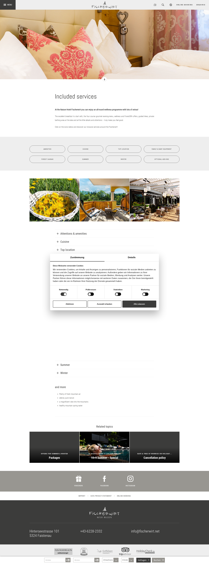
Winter (123, 159)
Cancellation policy (154, 415)
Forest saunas (47, 159)
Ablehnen (70, 304)
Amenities (47, 149)
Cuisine (85, 149)
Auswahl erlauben (104, 304)
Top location (123, 149)
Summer (85, 159)
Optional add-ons (161, 159)
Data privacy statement (101, 464)
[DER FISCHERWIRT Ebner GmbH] (104, 4)
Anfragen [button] (142, 560)
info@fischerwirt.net (145, 499)
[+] (54, 199)
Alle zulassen (139, 304)
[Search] (163, 5)
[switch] (91, 294)
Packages (54, 415)
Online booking (124, 464)
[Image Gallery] (155, 5)
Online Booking (184, 5)
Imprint (81, 464)
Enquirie (200, 5)
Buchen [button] (157, 560)
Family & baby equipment (161, 149)
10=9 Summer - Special (104, 415)
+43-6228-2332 (91, 499)
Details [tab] (132, 257)
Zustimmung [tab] (77, 257)
